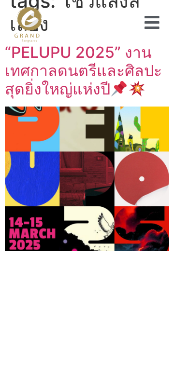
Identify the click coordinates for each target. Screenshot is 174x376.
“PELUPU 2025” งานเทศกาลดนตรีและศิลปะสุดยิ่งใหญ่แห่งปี (83, 71)
